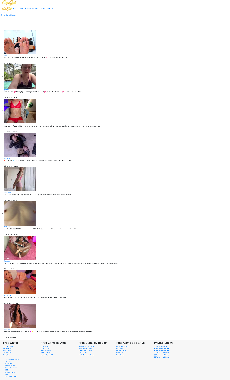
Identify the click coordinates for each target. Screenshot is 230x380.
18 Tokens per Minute (161, 350)
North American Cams (86, 346)
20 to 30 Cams (46, 350)
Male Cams (7, 350)
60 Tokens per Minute (161, 355)
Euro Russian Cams (85, 350)
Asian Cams (83, 353)
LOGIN (44, 9)
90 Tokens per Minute (161, 357)
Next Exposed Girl (6, 13)
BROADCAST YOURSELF (30, 9)
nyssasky (7, 329)
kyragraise (7, 192)
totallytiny (7, 227)
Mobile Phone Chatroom (8, 15)
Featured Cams (8, 346)
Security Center (10, 366)
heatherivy (7, 158)
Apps (7, 374)
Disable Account (11, 372)
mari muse (7, 124)
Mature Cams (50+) (47, 355)
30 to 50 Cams (46, 353)
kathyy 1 (6, 55)
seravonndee (8, 295)
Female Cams (7, 348)
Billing (7, 370)
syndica (6, 90)
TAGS (40, 9)
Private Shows (121, 350)
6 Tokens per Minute (161, 346)
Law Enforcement (11, 368)
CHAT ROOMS (17, 9)
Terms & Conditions (12, 359)
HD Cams (119, 348)
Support (8, 361)
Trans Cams (7, 355)
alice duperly (8, 261)
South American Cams (86, 355)
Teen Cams (44, 346)
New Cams (120, 355)
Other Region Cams (85, 348)
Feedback (8, 363)
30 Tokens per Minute (161, 353)
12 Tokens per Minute (161, 348)
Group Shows (121, 353)
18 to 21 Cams (46, 348)
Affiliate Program (11, 376)
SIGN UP (50, 9)
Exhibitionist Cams (122, 346)
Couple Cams (7, 353)
